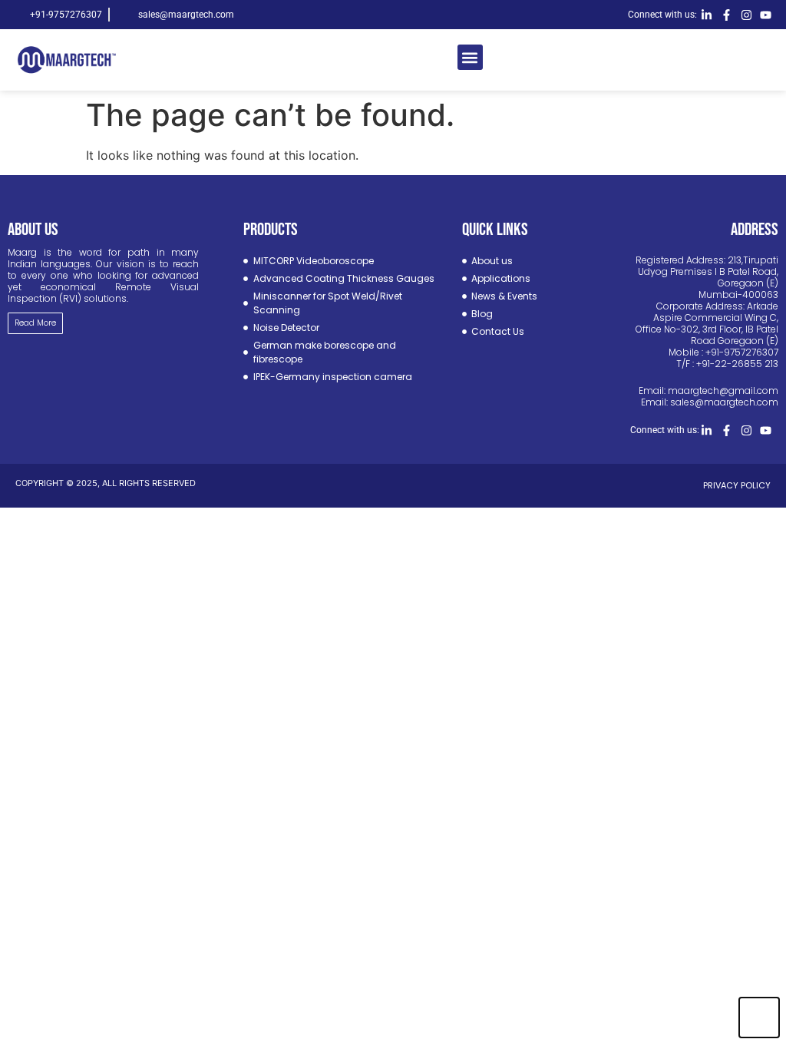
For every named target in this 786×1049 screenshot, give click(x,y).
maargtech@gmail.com (723, 390)
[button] (470, 57)
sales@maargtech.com (724, 402)
